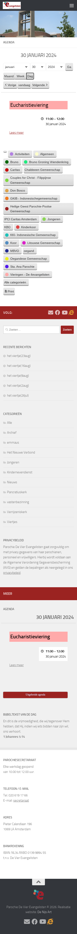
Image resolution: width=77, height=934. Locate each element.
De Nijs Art (44, 912)
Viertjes (12, 522)
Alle (9, 423)
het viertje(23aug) (19, 356)
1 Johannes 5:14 (14, 737)
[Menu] (71, 5)
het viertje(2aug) (18, 386)
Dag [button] (30, 76)
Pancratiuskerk (17, 492)
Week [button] (20, 76)
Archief (11, 433)
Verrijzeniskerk (17, 512)
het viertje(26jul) (18, 395)
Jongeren (13, 462)
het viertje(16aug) (19, 366)
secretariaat (21, 800)
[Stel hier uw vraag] (50, 312)
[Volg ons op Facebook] (57, 312)
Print (9, 292)
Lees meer (16, 133)
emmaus (13, 442)
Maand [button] (9, 76)
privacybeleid (12, 573)
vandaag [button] (24, 85)
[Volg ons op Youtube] (64, 312)
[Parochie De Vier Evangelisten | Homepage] (15, 5)
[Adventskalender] (71, 312)
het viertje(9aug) (18, 376)
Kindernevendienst (19, 472)
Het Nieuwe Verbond (21, 452)
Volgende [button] (38, 85)
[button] (5, 152)
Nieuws (12, 482)
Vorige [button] (12, 85)
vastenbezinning (18, 502)
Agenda (8, 609)
